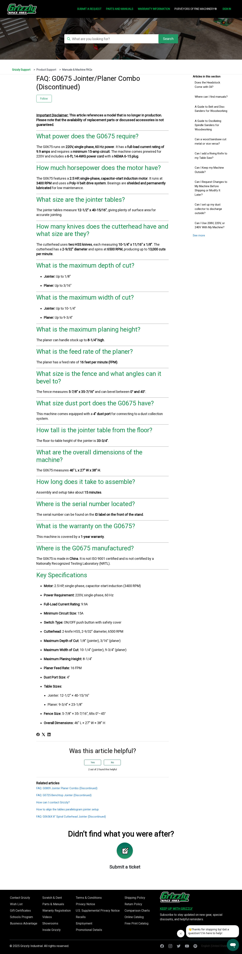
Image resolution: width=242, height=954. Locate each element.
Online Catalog (134, 917)
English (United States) (215, 946)
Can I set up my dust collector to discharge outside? (208, 209)
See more (199, 235)
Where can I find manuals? (211, 96)
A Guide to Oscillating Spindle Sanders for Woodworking (208, 125)
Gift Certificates (20, 910)
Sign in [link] (227, 8)
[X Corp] (43, 734)
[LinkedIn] (49, 734)
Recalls (81, 917)
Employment (84, 923)
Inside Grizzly (51, 930)
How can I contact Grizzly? (53, 802)
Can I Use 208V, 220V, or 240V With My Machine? (210, 225)
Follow (44, 98)
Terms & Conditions (89, 897)
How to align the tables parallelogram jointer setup (67, 809)
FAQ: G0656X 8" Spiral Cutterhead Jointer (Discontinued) (71, 816)
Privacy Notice (85, 904)
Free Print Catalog (136, 923)
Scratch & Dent (52, 897)
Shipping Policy (135, 897)
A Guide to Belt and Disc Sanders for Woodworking (211, 109)
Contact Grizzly (20, 897)
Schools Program (21, 917)
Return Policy (133, 904)
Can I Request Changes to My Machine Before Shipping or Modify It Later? (211, 188)
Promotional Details (89, 930)
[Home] (174, 897)
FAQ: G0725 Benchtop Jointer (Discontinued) (64, 795)
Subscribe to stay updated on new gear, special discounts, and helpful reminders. (191, 917)
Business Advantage (23, 923)
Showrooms (50, 923)
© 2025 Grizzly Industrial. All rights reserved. (39, 946)
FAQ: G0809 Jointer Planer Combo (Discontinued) (66, 788)
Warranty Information (154, 8)
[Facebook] (38, 734)
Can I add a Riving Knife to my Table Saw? (211, 156)
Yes (93, 762)
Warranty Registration (56, 910)
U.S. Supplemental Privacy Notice (98, 910)
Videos (47, 917)
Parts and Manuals (119, 8)
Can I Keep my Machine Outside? (209, 170)
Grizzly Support (21, 69)
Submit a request (89, 8)
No (112, 762)
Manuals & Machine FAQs (77, 69)
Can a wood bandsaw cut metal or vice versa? (210, 141)
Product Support (46, 69)
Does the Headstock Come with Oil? (207, 85)
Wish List (16, 904)
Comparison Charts (137, 910)
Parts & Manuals (53, 904)
